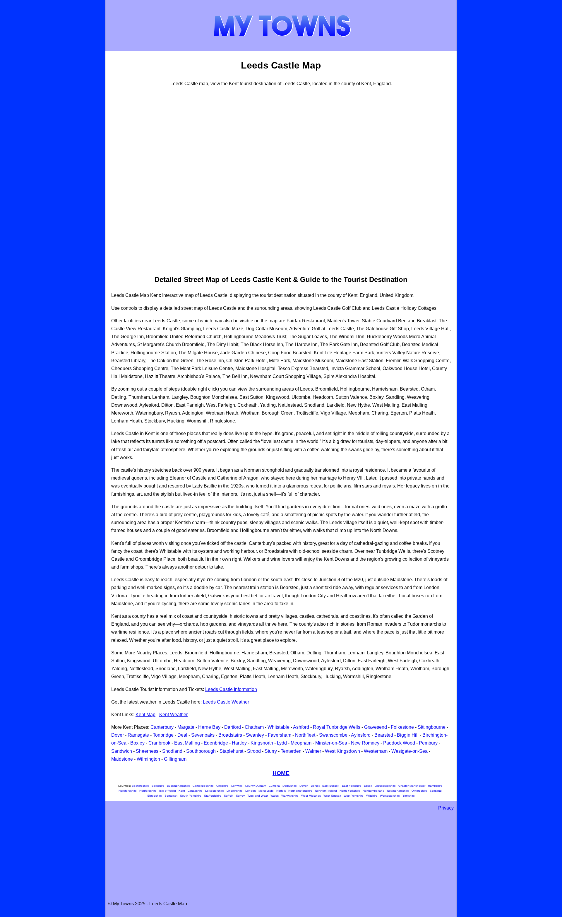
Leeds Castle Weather (226, 701)
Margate (185, 727)
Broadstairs (230, 735)
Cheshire (222, 785)
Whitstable (278, 727)
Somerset (171, 795)
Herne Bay (209, 727)
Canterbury (162, 727)
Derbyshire (289, 785)
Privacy (446, 807)
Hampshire (435, 785)
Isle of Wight (167, 790)
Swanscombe (333, 735)
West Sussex (332, 795)
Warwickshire (290, 795)
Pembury (428, 742)
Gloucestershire (385, 785)
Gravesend (375, 727)
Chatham (254, 727)
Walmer (313, 751)
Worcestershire (390, 795)
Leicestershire (214, 790)
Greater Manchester (411, 785)
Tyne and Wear (257, 795)
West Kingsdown (342, 751)
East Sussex (330, 785)
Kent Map (145, 714)
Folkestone (402, 727)
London (250, 790)
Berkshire (158, 785)
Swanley (255, 735)
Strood (254, 751)
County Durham (255, 785)
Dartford (232, 727)
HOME (281, 773)
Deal (182, 735)
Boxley (137, 742)
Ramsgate (138, 735)
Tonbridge (163, 735)
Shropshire (154, 795)
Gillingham (175, 759)
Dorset (315, 785)
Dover (117, 735)
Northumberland (373, 790)
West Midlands (311, 795)
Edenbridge (216, 742)
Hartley (239, 742)
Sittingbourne (432, 727)
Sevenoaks (203, 735)
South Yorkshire (190, 795)
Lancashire (195, 790)
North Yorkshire (350, 790)
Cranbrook (159, 742)
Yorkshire (408, 795)
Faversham (279, 735)
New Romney (365, 742)
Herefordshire (128, 790)
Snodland (172, 751)
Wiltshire (371, 795)
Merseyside (266, 790)
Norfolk (281, 790)
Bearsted (383, 735)
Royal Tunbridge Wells (336, 727)
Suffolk (228, 795)
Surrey (240, 795)
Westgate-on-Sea (409, 751)
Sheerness (147, 751)
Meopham (301, 742)
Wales (274, 795)
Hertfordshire (148, 790)
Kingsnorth (262, 742)
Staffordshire (212, 795)
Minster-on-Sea (331, 742)
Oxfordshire (419, 790)
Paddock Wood (399, 742)
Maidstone (122, 759)
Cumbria (274, 785)
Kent (182, 790)
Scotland (436, 790)
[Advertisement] (134, 180)
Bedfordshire (140, 785)
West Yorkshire (354, 795)
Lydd (282, 742)
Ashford (301, 727)
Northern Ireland (326, 790)
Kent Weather (173, 714)
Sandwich (121, 751)
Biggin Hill (408, 735)
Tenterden (291, 751)
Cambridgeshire (203, 785)
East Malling (187, 742)
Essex (368, 785)
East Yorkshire (351, 785)
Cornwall (236, 785)
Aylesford (361, 735)
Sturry (271, 751)
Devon (303, 785)
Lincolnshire (235, 790)
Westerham (376, 751)
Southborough (201, 751)
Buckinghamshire (178, 785)
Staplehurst (231, 751)
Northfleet (305, 735)
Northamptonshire (300, 790)
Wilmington (148, 759)
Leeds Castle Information (231, 689)
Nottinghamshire (398, 790)
